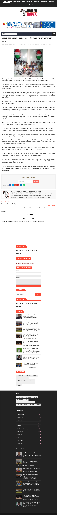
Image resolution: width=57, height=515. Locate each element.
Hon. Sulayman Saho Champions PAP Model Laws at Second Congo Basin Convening (31, 323)
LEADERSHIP (41, 44)
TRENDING (9, 46)
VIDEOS (19, 385)
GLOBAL (36, 44)
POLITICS (50, 44)
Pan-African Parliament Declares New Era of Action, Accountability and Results (31, 470)
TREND (25, 382)
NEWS (45, 44)
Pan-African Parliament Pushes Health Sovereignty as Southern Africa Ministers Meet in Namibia (32, 329)
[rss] (32, 5)
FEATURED (31, 44)
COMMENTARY (20, 375)
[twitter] (27, 5)
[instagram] (30, 5)
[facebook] (24, 5)
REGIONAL (4, 46)
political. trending (22, 380)
